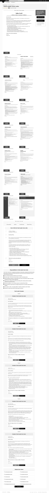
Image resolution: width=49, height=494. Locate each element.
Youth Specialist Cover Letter (8, 474)
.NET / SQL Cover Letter (8, 481)
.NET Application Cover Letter (24, 481)
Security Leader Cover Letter (24, 476)
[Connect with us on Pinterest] (8, 492)
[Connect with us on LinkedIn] (9, 492)
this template (22, 217)
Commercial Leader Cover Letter (9, 479)
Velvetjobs (3, 1)
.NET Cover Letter (23, 479)
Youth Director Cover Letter (24, 474)
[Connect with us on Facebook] (7, 492)
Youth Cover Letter (7, 476)
